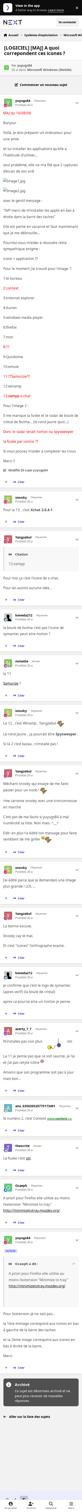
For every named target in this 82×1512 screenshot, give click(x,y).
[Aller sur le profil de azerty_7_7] (8, 1031)
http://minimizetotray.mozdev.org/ (31, 1210)
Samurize (10, 683)
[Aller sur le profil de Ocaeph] (8, 1188)
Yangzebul (23, 537)
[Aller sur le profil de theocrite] (8, 1148)
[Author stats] (77, 103)
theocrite (22, 1146)
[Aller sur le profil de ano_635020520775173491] (8, 1108)
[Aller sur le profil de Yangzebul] (8, 539)
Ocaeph (21, 1186)
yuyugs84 (24, 65)
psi (28, 1158)
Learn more (9, 8)
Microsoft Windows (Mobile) (49, 70)
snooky (21, 498)
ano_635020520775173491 (35, 1106)
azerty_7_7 (23, 1029)
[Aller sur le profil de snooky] (8, 499)
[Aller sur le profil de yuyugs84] (6, 67)
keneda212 (23, 615)
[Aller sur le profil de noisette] (8, 663)
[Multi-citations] (6, 482)
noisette (21, 661)
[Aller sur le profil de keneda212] (8, 617)
